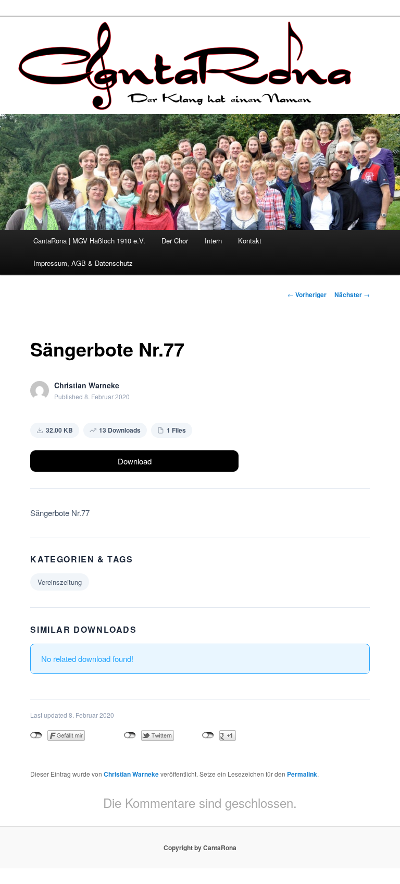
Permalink (302, 774)
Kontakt (249, 240)
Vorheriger (307, 294)
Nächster (352, 294)
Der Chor (174, 240)
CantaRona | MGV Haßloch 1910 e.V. (89, 240)
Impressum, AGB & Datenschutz (83, 263)
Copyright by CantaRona (200, 847)
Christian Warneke (131, 774)
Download (135, 461)
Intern (213, 240)
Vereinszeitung (60, 582)
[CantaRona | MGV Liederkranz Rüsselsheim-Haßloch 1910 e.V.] (187, 101)
